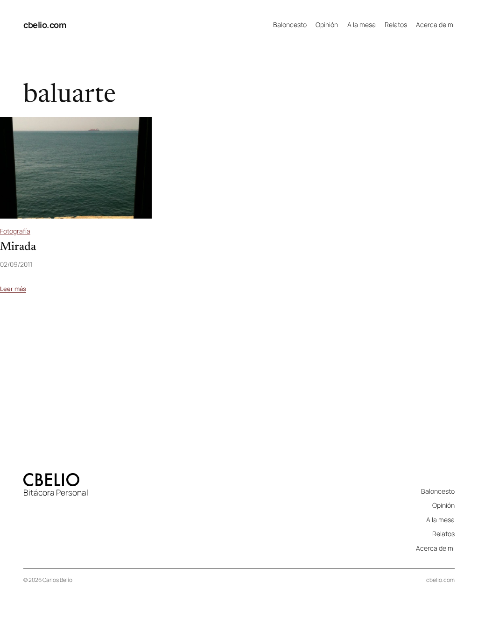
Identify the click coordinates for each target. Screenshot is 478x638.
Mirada (18, 247)
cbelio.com (44, 24)
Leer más (13, 289)
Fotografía (15, 231)
